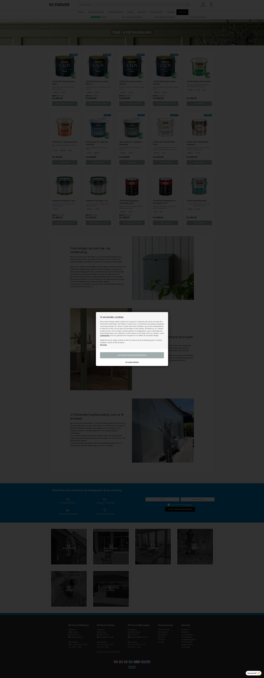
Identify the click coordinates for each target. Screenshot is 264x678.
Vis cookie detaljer (132, 362)
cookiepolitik (105, 335)
